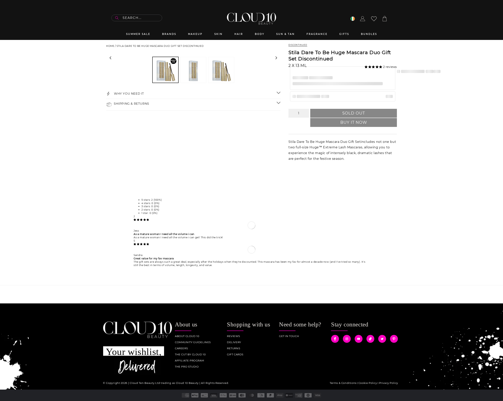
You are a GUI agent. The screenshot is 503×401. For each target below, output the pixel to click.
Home (110, 45)
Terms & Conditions (343, 382)
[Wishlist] (374, 19)
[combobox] (136, 18)
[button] (374, 67)
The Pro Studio (187, 366)
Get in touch (289, 336)
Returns (233, 348)
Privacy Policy (388, 382)
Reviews (233, 336)
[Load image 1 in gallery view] (165, 70)
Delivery (234, 342)
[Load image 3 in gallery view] (221, 70)
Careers (181, 348)
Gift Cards (235, 354)
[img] (141, 219)
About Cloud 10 (187, 336)
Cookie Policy (367, 382)
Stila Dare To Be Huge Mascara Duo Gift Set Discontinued (160, 45)
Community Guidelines (193, 342)
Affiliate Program (189, 360)
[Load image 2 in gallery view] (193, 70)
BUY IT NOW (353, 122)
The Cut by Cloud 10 (190, 354)
